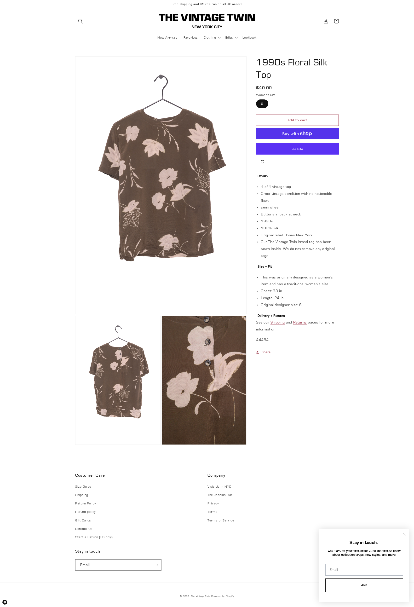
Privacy (212, 503)
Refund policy (85, 512)
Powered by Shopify (222, 596)
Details (263, 176)
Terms (212, 512)
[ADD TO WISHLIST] (262, 162)
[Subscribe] (156, 565)
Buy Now (297, 148)
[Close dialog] (404, 534)
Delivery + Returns (271, 316)
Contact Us (83, 529)
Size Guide (83, 486)
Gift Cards (83, 520)
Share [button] (266, 352)
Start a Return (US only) (94, 537)
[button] (80, 21)
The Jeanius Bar (220, 495)
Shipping (277, 322)
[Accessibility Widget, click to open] (4, 602)
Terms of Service (220, 520)
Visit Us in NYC (219, 486)
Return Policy (85, 503)
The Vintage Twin (200, 596)
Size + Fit (265, 266)
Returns (300, 322)
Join (364, 585)
